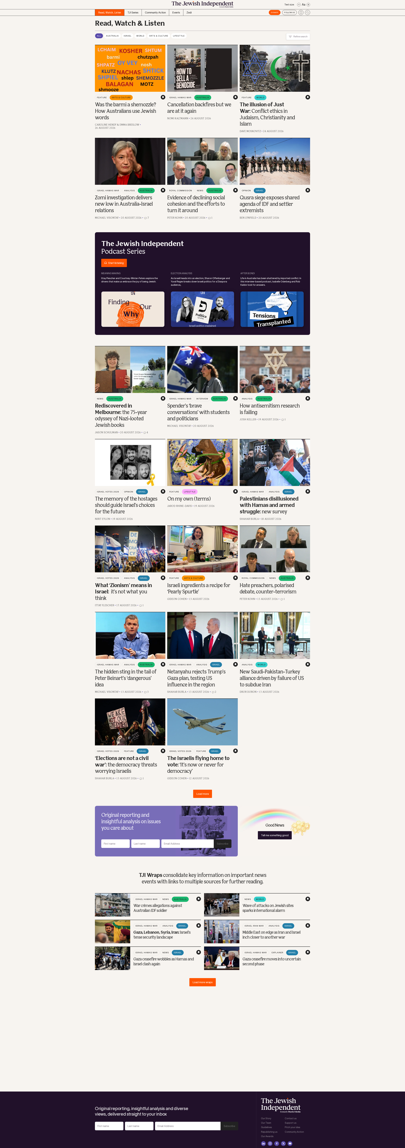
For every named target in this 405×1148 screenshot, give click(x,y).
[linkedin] (263, 1143)
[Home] (202, 5)
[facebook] (276, 1143)
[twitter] (283, 1143)
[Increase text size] (308, 4)
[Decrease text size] (299, 4)
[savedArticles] (300, 12)
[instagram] (270, 1143)
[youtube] (290, 1143)
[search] (307, 12)
